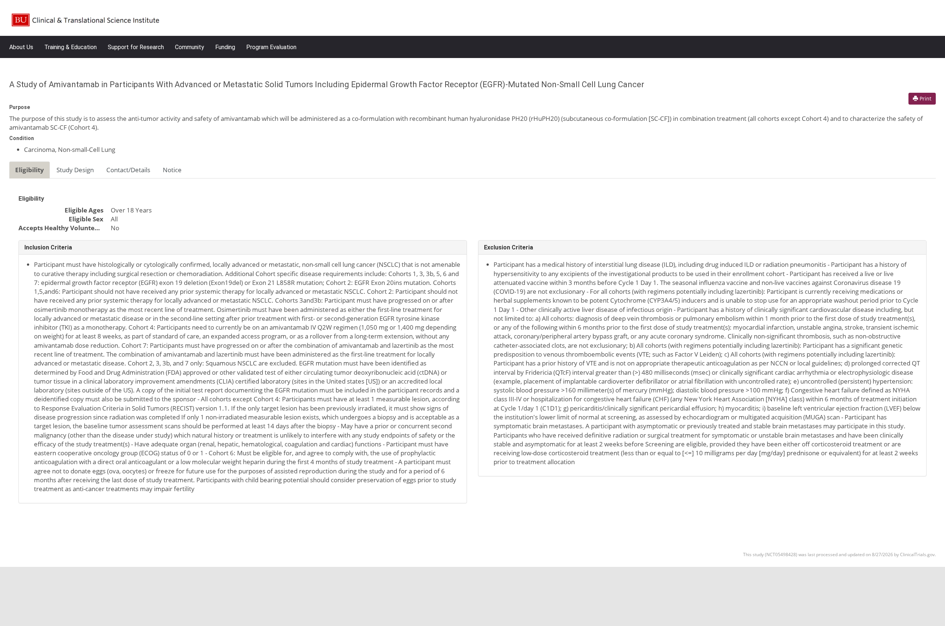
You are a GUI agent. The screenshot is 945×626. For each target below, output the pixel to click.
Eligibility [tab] (29, 170)
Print (924, 98)
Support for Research (136, 47)
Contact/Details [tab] (128, 170)
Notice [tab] (172, 170)
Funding (225, 47)
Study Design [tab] (75, 170)
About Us (21, 47)
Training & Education (70, 47)
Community (189, 47)
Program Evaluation (271, 47)
